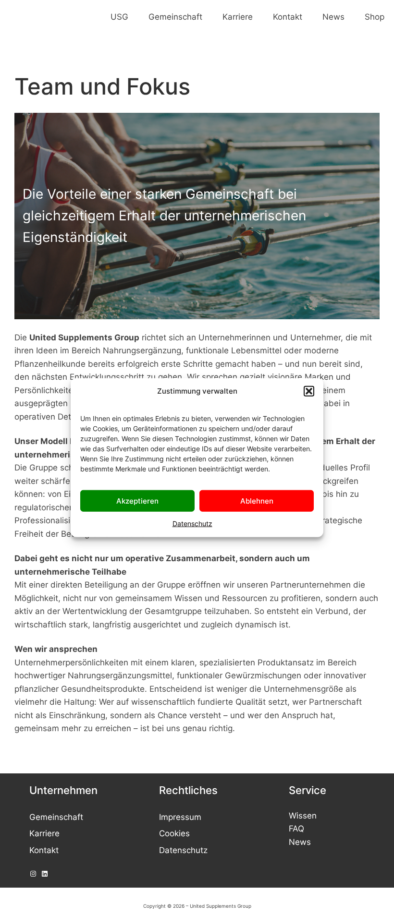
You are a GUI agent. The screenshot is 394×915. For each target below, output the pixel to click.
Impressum (180, 817)
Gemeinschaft (56, 817)
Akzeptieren (137, 500)
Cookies (174, 833)
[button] (309, 391)
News (300, 842)
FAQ (296, 828)
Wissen (303, 815)
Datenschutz (192, 523)
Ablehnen (256, 500)
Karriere (44, 833)
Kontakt (44, 850)
